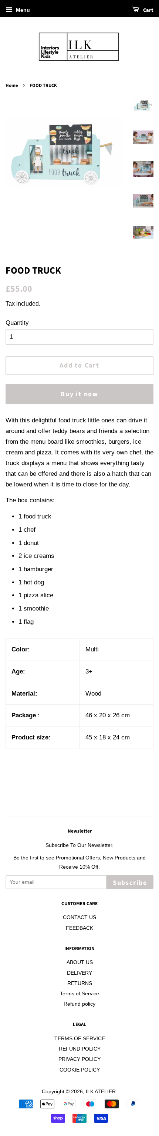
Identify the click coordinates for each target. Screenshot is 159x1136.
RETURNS (79, 983)
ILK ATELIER (101, 1091)
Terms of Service (79, 993)
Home (12, 85)
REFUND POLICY (80, 1049)
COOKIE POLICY (80, 1070)
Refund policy (79, 1004)
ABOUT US (80, 962)
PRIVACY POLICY (79, 1059)
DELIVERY (79, 973)
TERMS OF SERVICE (79, 1038)
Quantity (17, 322)
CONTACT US (79, 917)
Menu (22, 10)
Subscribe (130, 882)
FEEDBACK (79, 928)
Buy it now (79, 394)
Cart (147, 10)
